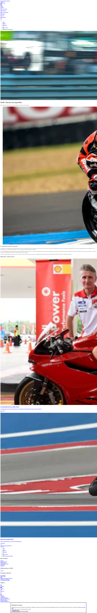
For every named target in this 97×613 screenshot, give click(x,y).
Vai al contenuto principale (5, 0)
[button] (48, 8)
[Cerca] (48, 18)
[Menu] (48, 20)
